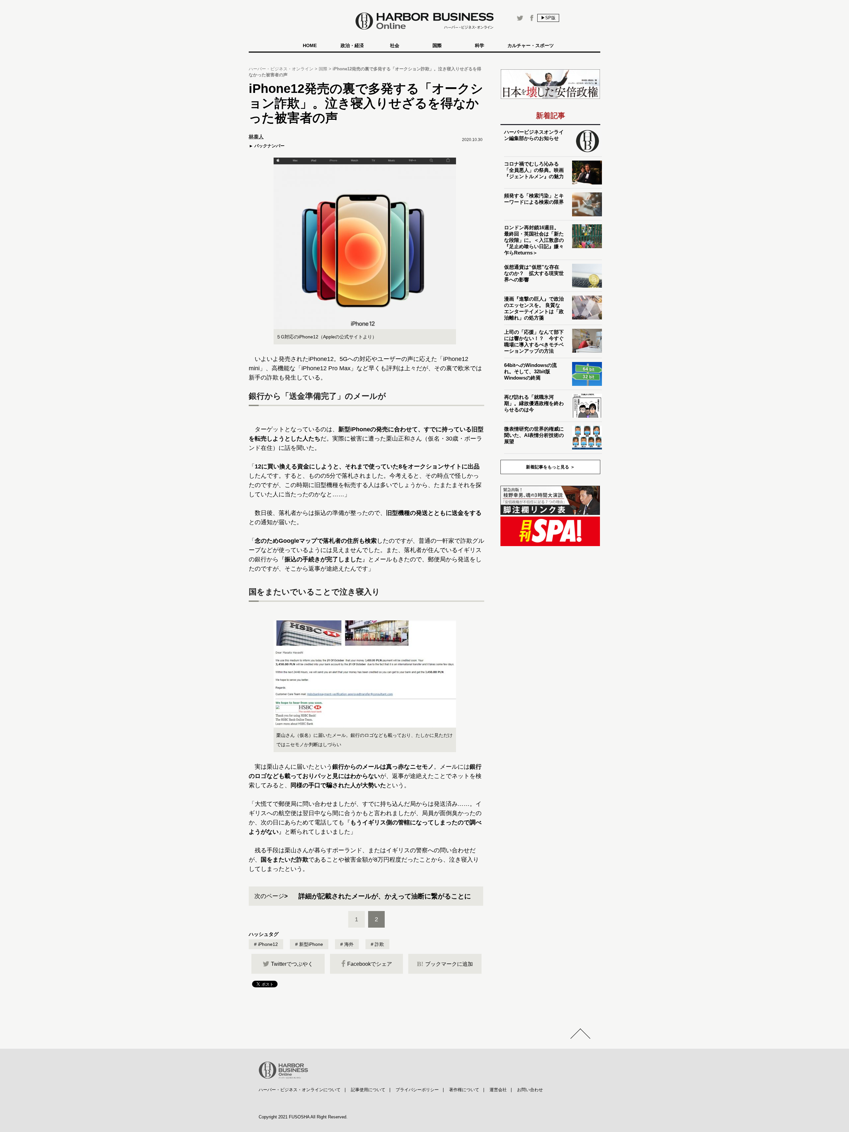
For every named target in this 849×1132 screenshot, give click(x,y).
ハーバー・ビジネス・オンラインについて (300, 1089)
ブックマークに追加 (445, 963)
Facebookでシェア (369, 964)
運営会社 (498, 1089)
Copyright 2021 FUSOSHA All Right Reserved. (303, 1116)
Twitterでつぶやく (292, 964)
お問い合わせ (530, 1089)
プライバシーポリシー (417, 1089)
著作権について (464, 1089)
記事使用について (368, 1089)
